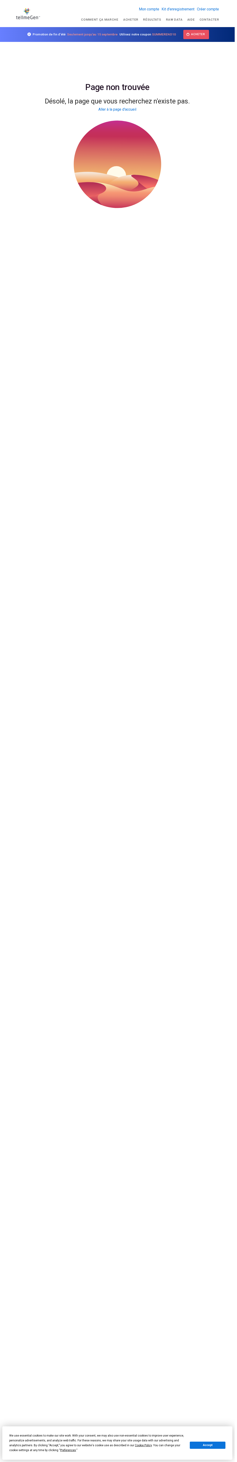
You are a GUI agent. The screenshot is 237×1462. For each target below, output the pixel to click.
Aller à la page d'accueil (117, 109)
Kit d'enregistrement (178, 9)
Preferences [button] (68, 1450)
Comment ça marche (99, 19)
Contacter (209, 19)
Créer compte (208, 9)
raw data (174, 19)
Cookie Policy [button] (143, 1445)
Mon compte (149, 9)
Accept (207, 1445)
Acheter (130, 19)
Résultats (152, 19)
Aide (191, 19)
